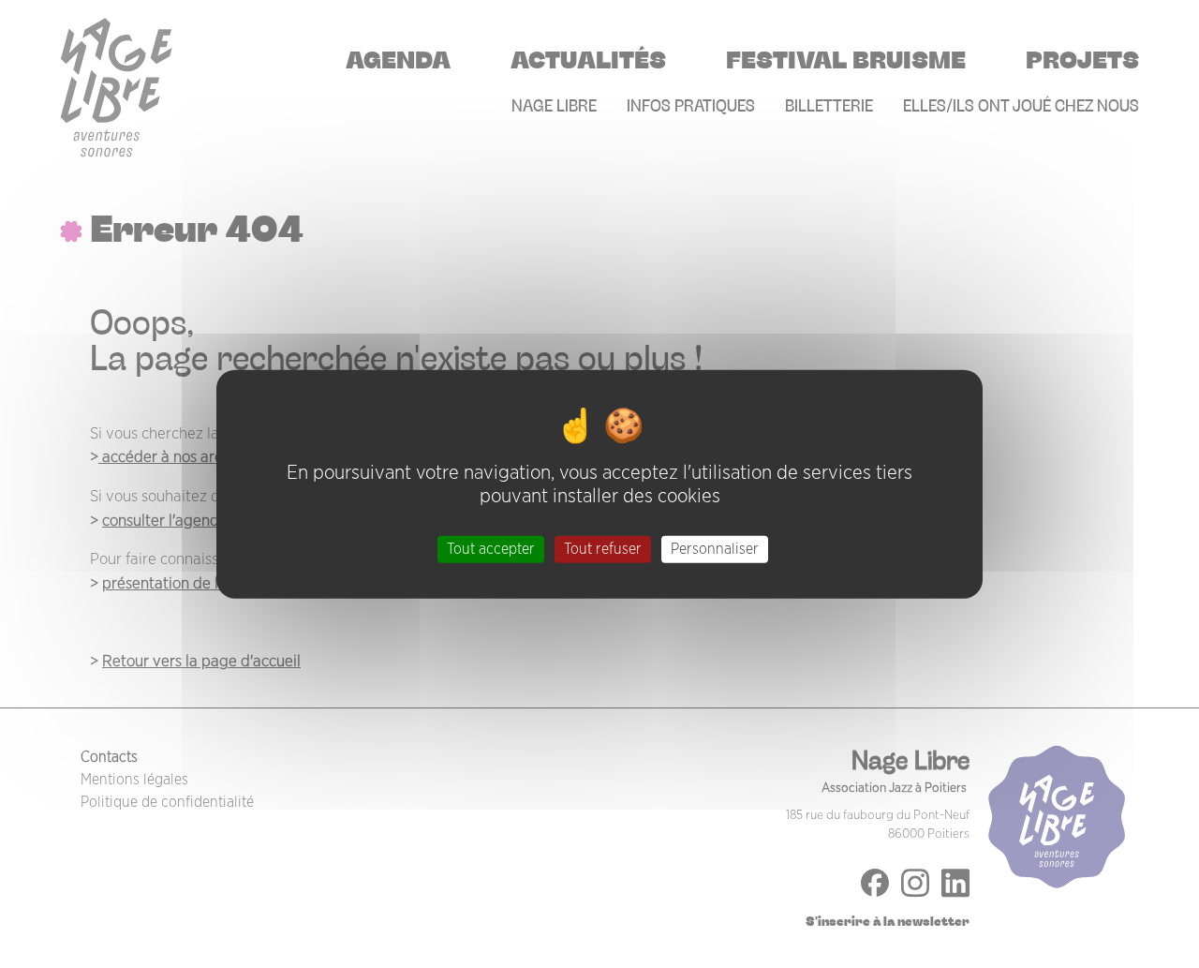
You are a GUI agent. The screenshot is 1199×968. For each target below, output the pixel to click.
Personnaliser (715, 549)
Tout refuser (603, 549)
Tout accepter (491, 549)
